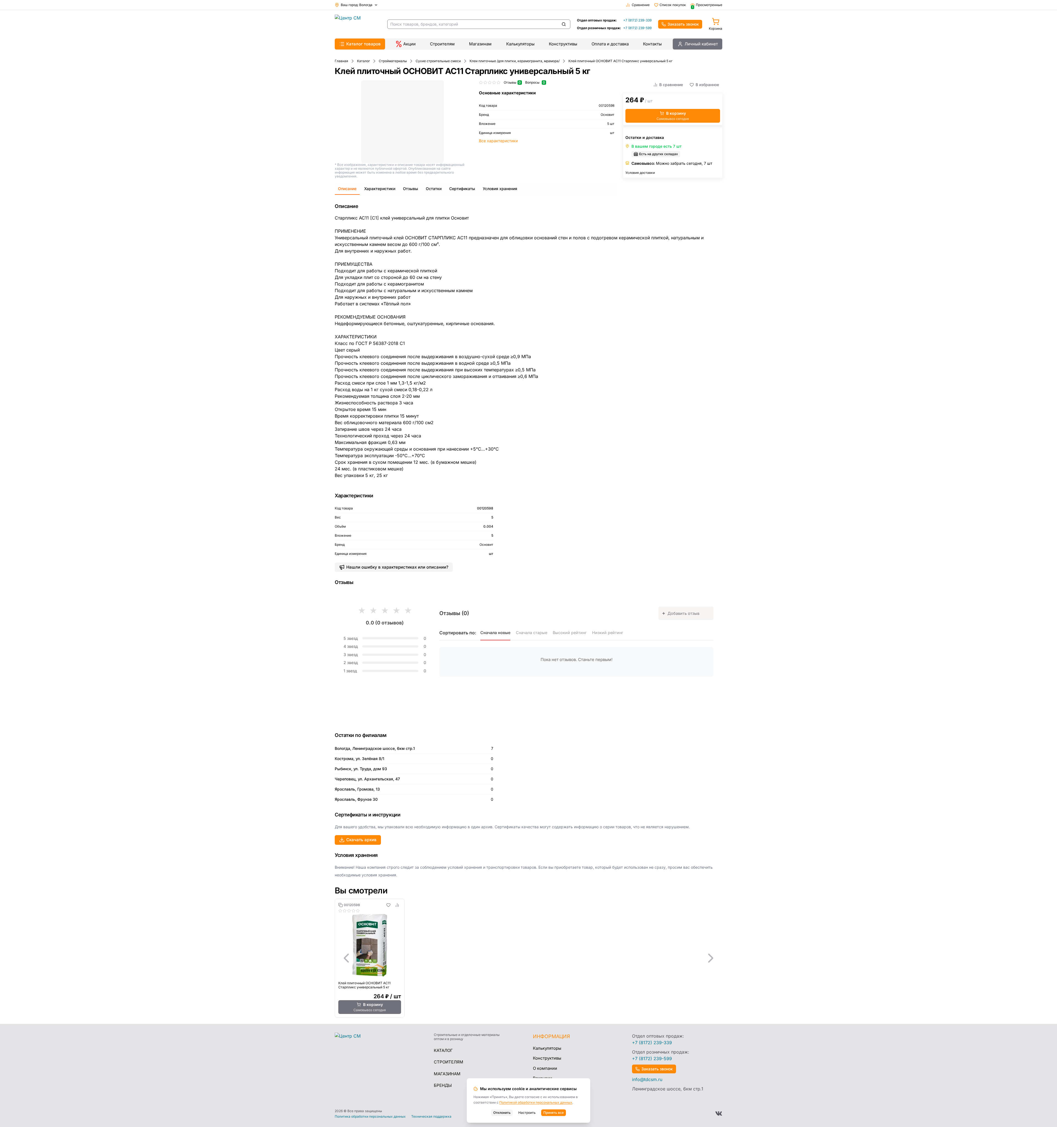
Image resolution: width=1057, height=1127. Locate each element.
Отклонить (502, 1112)
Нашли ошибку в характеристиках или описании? (397, 567)
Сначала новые (495, 632)
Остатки (434, 188)
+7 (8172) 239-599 (637, 28)
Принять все (553, 1112)
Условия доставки (640, 173)
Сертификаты (462, 188)
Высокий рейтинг (570, 632)
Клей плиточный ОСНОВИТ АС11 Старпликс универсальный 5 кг (364, 985)
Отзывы (410, 188)
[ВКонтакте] (718, 1113)
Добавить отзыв (680, 613)
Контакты (652, 43)
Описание (347, 188)
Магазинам (480, 43)
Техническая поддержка (431, 1116)
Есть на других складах (658, 154)
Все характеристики (498, 140)
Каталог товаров (363, 43)
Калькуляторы (520, 43)
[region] (528, 958)
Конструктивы (563, 43)
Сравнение (641, 5)
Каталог (443, 1050)
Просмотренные (707, 5)
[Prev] (346, 958)
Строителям (442, 43)
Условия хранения (500, 188)
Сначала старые (531, 632)
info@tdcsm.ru (647, 1079)
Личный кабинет (701, 43)
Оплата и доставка (610, 43)
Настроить (527, 1112)
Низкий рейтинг (607, 632)
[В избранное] (388, 905)
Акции (409, 43)
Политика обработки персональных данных (370, 1116)
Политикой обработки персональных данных (535, 1102)
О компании (545, 1068)
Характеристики (379, 188)
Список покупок (673, 5)
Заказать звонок (683, 24)
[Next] (710, 958)
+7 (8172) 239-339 (637, 20)
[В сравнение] (397, 905)
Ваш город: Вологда (356, 5)
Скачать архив (361, 839)
